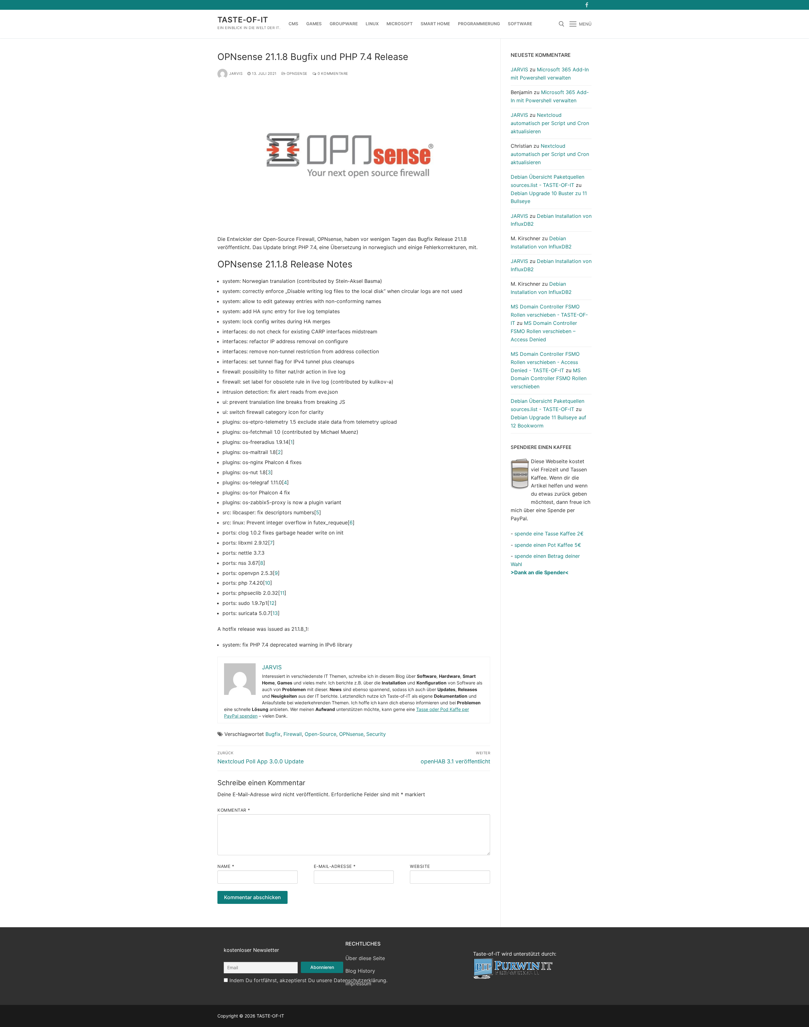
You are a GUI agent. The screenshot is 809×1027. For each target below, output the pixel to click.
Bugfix (273, 734)
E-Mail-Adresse (335, 866)
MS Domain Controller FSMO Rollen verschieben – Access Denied (544, 331)
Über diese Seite (365, 958)
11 (282, 593)
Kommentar (233, 810)
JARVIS (235, 73)
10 (267, 583)
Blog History (360, 971)
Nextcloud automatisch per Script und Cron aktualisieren (550, 123)
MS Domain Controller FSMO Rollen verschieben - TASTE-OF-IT (549, 314)
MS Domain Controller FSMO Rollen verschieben (549, 378)
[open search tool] (561, 24)
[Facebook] (587, 5)
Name (225, 866)
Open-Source (320, 734)
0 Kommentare (332, 73)
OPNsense (296, 73)
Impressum (358, 983)
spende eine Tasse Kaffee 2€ (549, 533)
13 (275, 613)
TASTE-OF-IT (242, 19)
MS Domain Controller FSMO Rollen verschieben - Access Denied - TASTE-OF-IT (545, 362)
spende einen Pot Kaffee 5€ (547, 545)
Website (420, 866)
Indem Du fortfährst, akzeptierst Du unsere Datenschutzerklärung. (308, 980)
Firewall (292, 734)
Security (376, 734)
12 (272, 603)
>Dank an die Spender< (540, 572)
